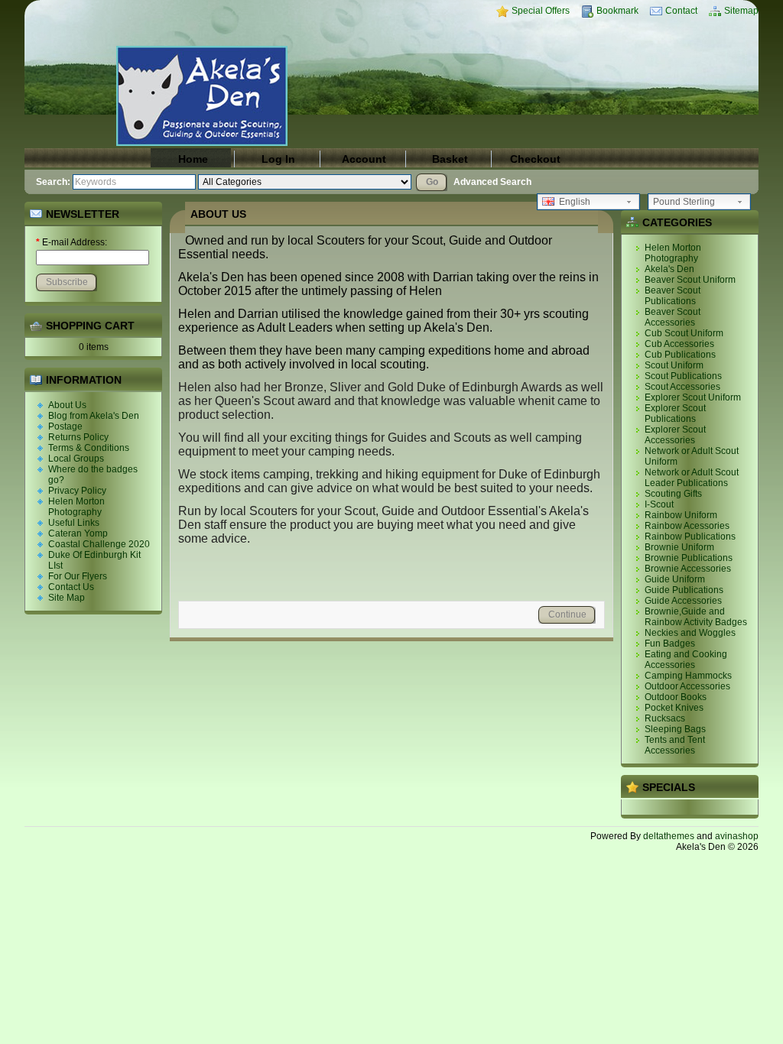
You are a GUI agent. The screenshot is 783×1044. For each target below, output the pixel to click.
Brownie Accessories (688, 568)
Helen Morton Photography (76, 506)
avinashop (737, 836)
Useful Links (73, 522)
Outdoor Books (676, 697)
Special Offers (541, 10)
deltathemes (668, 836)
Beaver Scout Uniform (690, 279)
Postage (65, 426)
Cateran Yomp (78, 533)
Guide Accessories (683, 600)
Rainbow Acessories (687, 525)
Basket (450, 159)
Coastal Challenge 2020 (99, 544)
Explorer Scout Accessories (675, 435)
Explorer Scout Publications (675, 413)
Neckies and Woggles (690, 632)
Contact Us (71, 587)
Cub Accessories (679, 344)
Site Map (66, 597)
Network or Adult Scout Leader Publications (692, 477)
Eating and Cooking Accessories (686, 659)
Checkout (535, 159)
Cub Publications (680, 354)
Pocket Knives (674, 707)
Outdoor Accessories (687, 686)
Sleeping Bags (675, 729)
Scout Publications (683, 376)
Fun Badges (670, 643)
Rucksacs (665, 718)
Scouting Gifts (673, 493)
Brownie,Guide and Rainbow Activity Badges (696, 616)
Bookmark (617, 10)
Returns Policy (78, 437)
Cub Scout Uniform (684, 333)
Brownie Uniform (679, 547)
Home (193, 159)
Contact (681, 10)
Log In (278, 159)
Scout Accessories (682, 386)
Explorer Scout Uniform (693, 397)
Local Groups (76, 458)
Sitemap (741, 10)
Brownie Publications (689, 558)
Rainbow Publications (690, 536)
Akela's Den (669, 269)
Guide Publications (684, 590)
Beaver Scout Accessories (672, 317)
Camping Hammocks (688, 675)
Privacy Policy (77, 490)
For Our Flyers (77, 576)
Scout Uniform (674, 365)
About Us (67, 405)
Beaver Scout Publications (672, 295)
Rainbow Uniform (681, 515)
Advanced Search (492, 182)
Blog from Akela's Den (93, 415)
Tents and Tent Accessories (675, 745)
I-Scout (659, 504)
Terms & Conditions (88, 448)
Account (364, 159)
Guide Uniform (675, 579)
